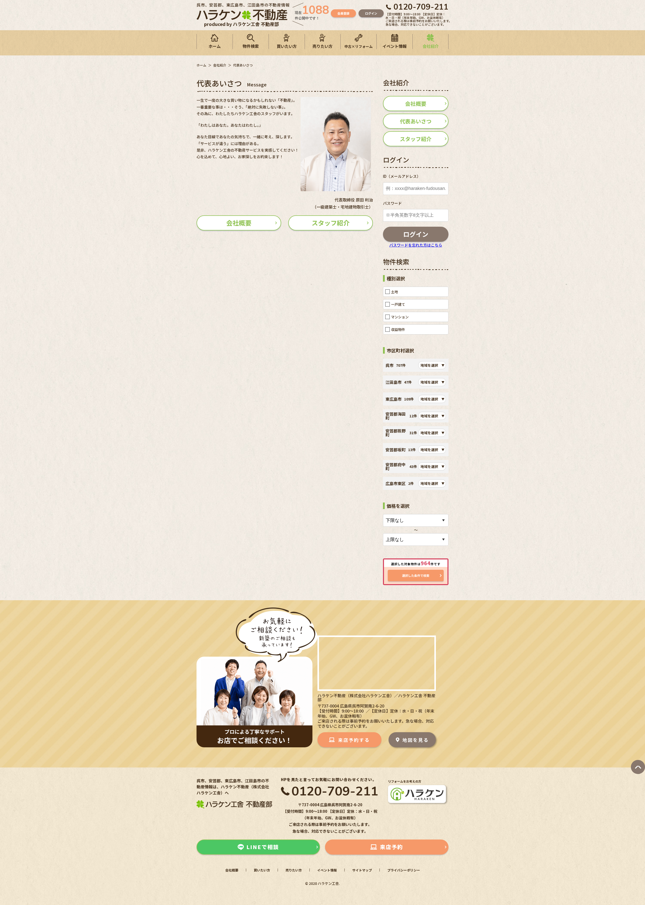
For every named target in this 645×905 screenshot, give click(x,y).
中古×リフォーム (358, 46)
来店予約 (391, 847)
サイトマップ (362, 870)
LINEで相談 (262, 847)
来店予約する (354, 739)
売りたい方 (322, 46)
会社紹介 (431, 46)
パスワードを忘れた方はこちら (415, 245)
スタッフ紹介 (330, 222)
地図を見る (415, 739)
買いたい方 (287, 46)
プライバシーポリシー (403, 870)
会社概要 (238, 222)
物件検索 (251, 46)
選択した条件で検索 (415, 575)
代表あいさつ (416, 121)
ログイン (371, 13)
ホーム (215, 46)
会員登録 (343, 13)
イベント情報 (394, 46)
